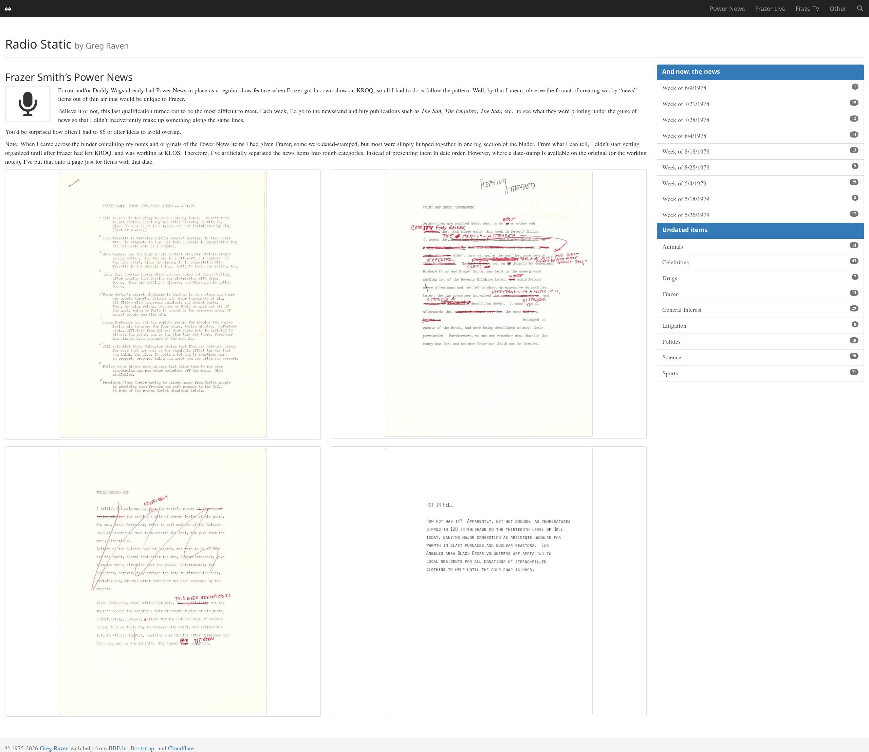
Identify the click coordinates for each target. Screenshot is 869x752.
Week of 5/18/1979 (759, 199)
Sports (759, 373)
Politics (759, 341)
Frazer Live (770, 8)
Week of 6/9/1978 (759, 88)
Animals (759, 246)
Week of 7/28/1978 (759, 119)
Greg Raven (54, 748)
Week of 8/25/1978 (759, 167)
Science (759, 357)
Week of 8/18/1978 (759, 151)
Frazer (759, 294)
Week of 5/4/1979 (759, 183)
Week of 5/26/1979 (759, 215)
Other (838, 8)
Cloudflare (181, 748)
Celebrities (759, 262)
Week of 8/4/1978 (759, 135)
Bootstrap (142, 748)
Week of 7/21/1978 (759, 104)
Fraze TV (807, 8)
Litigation (759, 325)
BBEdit (118, 748)
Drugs (759, 278)
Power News (727, 8)
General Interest (759, 309)
